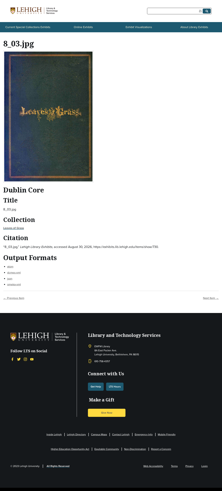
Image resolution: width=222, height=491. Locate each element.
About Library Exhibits (194, 27)
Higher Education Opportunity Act (70, 449)
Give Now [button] (106, 413)
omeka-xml (14, 284)
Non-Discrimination (135, 449)
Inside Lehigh (54, 434)
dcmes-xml (14, 272)
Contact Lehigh (121, 434)
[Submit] (207, 11)
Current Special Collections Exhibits (27, 27)
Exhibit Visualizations (139, 27)
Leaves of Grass (13, 228)
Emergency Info (144, 434)
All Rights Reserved (58, 466)
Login (204, 466)
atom (10, 266)
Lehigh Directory (76, 434)
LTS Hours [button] (115, 386)
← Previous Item (13, 298)
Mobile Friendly (167, 434)
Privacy (189, 466)
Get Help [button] (96, 386)
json (9, 278)
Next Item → (211, 298)
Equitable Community (106, 449)
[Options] (201, 11)
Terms (174, 466)
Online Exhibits (83, 27)
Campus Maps (99, 434)
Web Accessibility (153, 466)
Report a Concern (161, 449)
